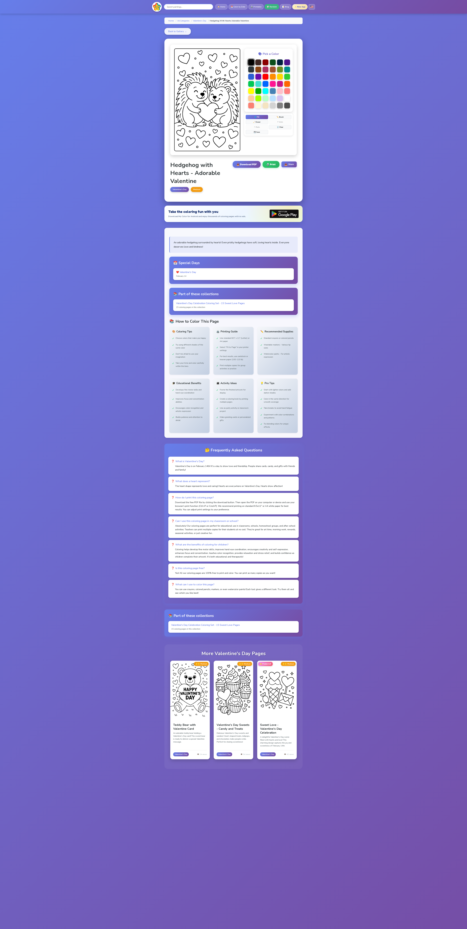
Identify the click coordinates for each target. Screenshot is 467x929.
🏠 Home (221, 7)
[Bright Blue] (265, 84)
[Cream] (258, 105)
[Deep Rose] (280, 84)
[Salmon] (251, 105)
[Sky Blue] (273, 98)
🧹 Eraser (256, 122)
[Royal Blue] (251, 77)
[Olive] (280, 69)
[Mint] (265, 98)
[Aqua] (265, 91)
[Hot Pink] (273, 84)
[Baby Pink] (280, 91)
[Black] (251, 62)
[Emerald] (251, 84)
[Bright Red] (265, 77)
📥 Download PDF (247, 164)
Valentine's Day (199, 20)
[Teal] (287, 69)
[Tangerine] (273, 77)
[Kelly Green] (258, 91)
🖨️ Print (271, 164)
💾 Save (257, 132)
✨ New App (299, 7)
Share (289, 164)
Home (171, 20)
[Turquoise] (258, 84)
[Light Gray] (273, 105)
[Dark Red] (265, 62)
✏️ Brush (280, 117)
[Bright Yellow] (251, 91)
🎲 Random (272, 7)
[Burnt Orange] (273, 69)
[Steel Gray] (287, 105)
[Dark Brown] (258, 62)
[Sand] (265, 105)
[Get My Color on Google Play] (284, 213)
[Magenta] (258, 98)
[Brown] (258, 69)
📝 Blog (285, 7)
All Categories (183, 20)
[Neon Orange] (287, 84)
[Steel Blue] (273, 91)
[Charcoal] (251, 69)
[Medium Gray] (280, 105)
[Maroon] (265, 69)
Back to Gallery (177, 31)
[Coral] (287, 91)
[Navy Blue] (280, 62)
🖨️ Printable (256, 7)
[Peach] (251, 98)
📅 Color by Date (238, 7)
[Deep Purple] (287, 62)
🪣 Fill (256, 117)
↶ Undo (280, 122)
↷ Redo (257, 127)
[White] (287, 98)
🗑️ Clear (280, 127)
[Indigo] (258, 77)
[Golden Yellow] (280, 77)
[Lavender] (280, 98)
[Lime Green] (287, 77)
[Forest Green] (273, 62)
